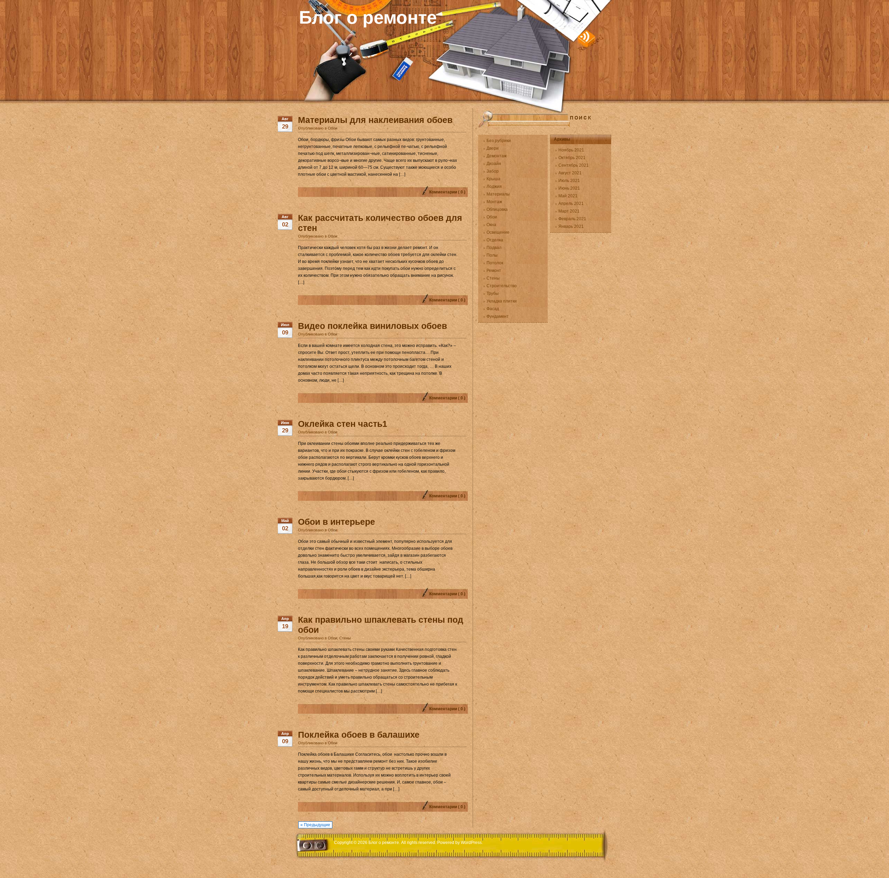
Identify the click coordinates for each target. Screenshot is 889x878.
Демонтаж (497, 156)
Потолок (495, 262)
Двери (493, 148)
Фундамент (498, 316)
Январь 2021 (571, 226)
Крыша (493, 178)
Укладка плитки (502, 301)
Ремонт (494, 270)
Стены (345, 638)
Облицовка (497, 209)
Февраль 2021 (572, 218)
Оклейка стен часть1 (342, 424)
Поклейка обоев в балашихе (358, 734)
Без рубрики (499, 140)
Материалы (498, 194)
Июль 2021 (569, 180)
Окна (491, 224)
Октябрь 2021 (571, 157)
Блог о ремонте (368, 17)
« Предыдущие (315, 824)
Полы (492, 255)
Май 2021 (568, 195)
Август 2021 (570, 173)
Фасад (493, 308)
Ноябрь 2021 (571, 150)
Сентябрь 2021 (573, 165)
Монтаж (494, 201)
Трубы (493, 293)
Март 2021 (569, 211)
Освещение (498, 232)
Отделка (495, 240)
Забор (493, 171)
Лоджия (494, 186)
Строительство (502, 285)
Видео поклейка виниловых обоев (372, 326)
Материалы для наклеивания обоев (375, 120)
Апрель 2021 (571, 203)
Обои (332, 128)
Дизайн (494, 163)
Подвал (494, 247)
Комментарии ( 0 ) (447, 192)
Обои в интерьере (336, 522)
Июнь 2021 (569, 188)
